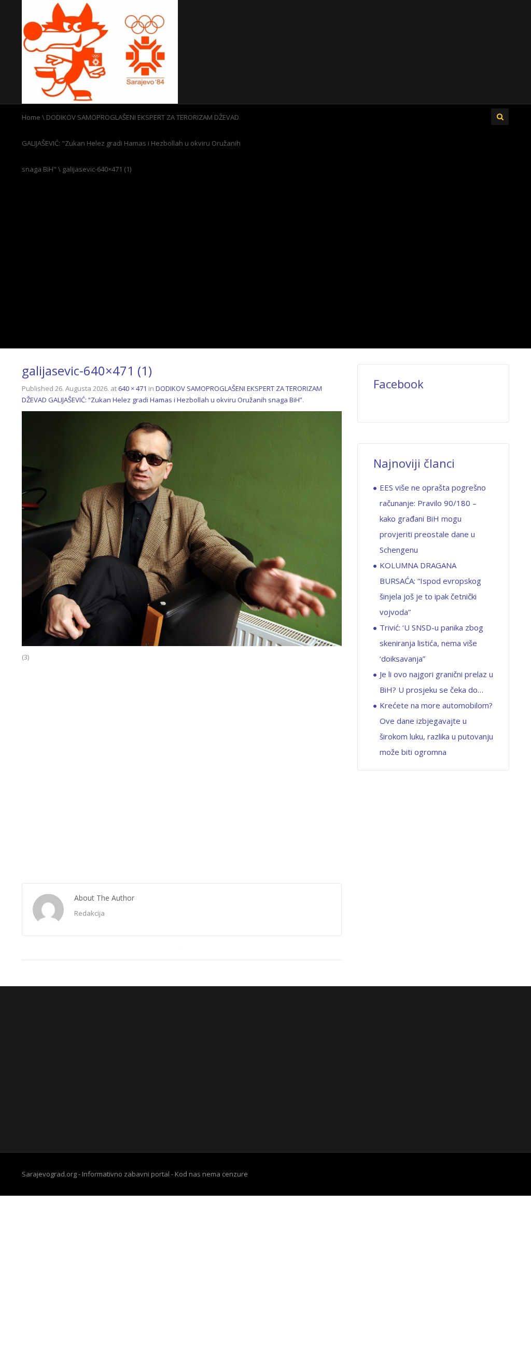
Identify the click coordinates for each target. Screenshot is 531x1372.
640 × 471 (132, 388)
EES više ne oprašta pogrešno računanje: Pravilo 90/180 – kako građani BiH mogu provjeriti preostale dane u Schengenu (433, 518)
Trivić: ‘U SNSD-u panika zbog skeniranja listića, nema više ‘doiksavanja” (431, 643)
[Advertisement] (265, 265)
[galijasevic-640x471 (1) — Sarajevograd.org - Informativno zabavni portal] (100, 50)
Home (31, 117)
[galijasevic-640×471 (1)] (182, 528)
